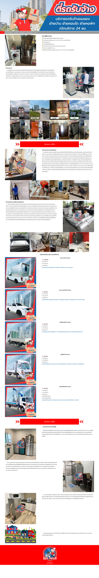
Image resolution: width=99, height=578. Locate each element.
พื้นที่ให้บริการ (22, 32)
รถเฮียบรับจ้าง (53, 76)
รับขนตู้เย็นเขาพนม (10, 70)
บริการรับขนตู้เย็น (8, 32)
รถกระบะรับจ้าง (34, 76)
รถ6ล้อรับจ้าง (47, 76)
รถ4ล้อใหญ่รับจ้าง (41, 76)
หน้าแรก (2, 32)
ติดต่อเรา (35, 32)
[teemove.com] (50, 560)
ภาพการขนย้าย (29, 32)
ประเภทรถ (16, 32)
